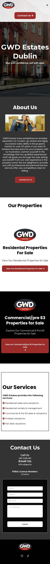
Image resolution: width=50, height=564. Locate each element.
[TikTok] (28, 556)
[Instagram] (22, 556)
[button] (47, 5)
